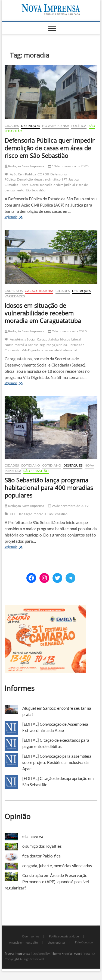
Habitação (25, 514)
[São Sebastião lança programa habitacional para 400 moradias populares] (51, 427)
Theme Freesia (61, 954)
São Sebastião (36, 190)
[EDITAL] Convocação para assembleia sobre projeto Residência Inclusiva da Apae (56, 762)
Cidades (12, 126)
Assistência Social (23, 339)
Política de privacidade (64, 936)
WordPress (82, 954)
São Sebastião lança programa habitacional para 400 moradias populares (49, 487)
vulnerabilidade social (61, 350)
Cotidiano (30, 465)
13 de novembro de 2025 (70, 166)
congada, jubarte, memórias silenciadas (57, 865)
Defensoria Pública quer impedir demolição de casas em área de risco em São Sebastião (50, 147)
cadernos (14, 291)
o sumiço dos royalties (42, 846)
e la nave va (32, 836)
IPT (64, 179)
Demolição (25, 179)
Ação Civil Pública (23, 174)
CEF (13, 514)
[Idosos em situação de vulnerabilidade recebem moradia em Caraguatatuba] (51, 257)
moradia (46, 185)
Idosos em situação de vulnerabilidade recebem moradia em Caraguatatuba (43, 312)
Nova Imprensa (55, 126)
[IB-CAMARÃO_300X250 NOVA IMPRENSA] (45, 608)
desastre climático (47, 179)
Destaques (30, 126)
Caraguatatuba (39, 291)
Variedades (15, 296)
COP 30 (43, 174)
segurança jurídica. (54, 345)
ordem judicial (64, 185)
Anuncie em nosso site (23, 942)
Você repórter (56, 942)
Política (78, 126)
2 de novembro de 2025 (68, 331)
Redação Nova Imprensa (26, 166)
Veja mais (19, 217)
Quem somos (30, 936)
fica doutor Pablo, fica (41, 855)
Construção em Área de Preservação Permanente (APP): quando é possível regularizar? (47, 881)
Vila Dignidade (32, 350)
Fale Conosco (84, 942)
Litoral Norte (29, 185)
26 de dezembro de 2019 (69, 506)
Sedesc (33, 345)
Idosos (65, 339)
